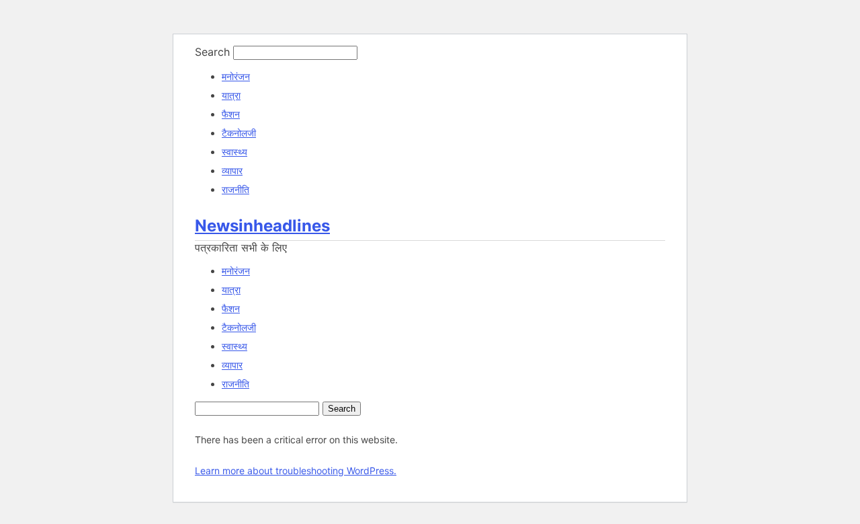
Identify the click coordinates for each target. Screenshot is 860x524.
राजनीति (235, 189)
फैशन (231, 114)
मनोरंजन (236, 76)
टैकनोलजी (239, 133)
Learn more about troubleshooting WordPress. (295, 470)
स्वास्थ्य (234, 151)
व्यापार (232, 170)
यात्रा (231, 95)
